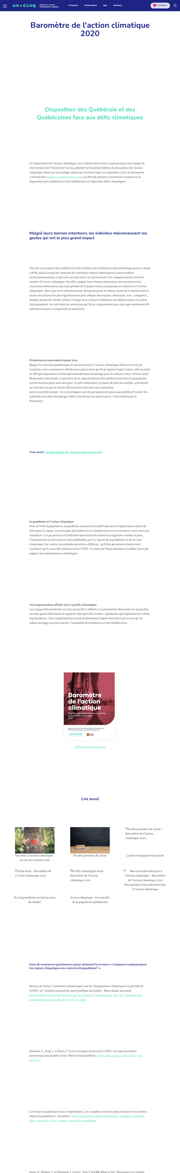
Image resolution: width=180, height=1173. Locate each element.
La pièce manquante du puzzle (145, 856)
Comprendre (90, 5)
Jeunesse (117, 5)
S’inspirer (73, 5)
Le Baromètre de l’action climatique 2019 (74, 452)
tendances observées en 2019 (64, 177)
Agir (105, 5)
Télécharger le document (90, 747)
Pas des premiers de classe (90, 856)
